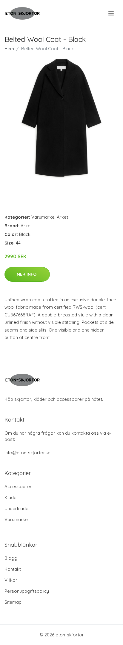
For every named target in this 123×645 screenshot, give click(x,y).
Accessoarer (18, 486)
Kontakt (12, 569)
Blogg (10, 558)
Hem (9, 48)
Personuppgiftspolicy (26, 591)
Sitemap (12, 602)
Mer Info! (27, 274)
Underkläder (17, 508)
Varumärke (43, 217)
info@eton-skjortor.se (27, 452)
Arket (62, 217)
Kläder (11, 497)
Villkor (10, 580)
